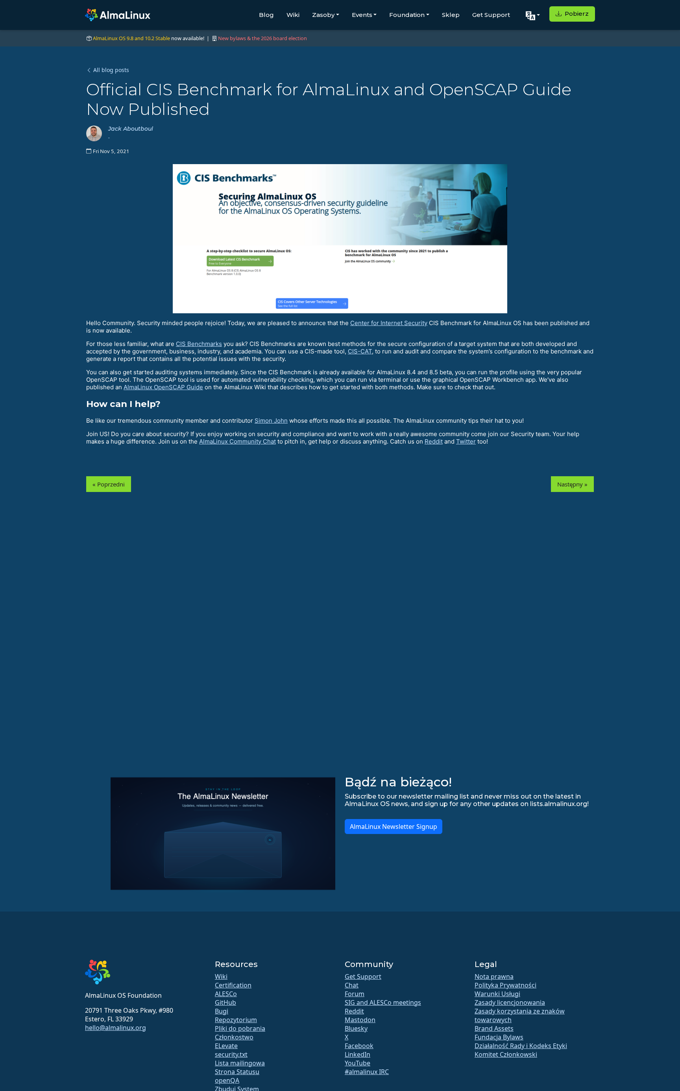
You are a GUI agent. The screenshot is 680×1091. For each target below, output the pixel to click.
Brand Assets (494, 1028)
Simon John (271, 420)
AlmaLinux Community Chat (237, 441)
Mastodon (360, 1019)
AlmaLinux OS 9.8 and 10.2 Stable (131, 38)
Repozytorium (236, 1019)
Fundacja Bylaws (499, 1037)
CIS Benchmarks (199, 344)
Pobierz (576, 13)
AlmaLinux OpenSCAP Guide (163, 387)
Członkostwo (234, 1037)
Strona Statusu (237, 1071)
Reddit (434, 441)
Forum (354, 993)
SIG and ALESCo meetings (383, 1002)
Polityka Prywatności (505, 985)
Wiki (292, 14)
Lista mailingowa (240, 1063)
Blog (266, 14)
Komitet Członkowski (506, 1054)
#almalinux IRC (367, 1071)
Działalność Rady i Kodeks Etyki (521, 1045)
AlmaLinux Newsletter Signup (393, 826)
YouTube (357, 1063)
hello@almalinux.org (115, 1027)
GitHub (225, 1002)
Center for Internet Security (388, 323)
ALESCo (226, 993)
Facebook (359, 1045)
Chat (351, 985)
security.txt (231, 1054)
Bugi (221, 1011)
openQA (227, 1080)
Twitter (466, 441)
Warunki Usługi (497, 993)
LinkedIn (357, 1054)
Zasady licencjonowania (510, 1002)
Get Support (491, 14)
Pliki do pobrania (240, 1028)
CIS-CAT (360, 351)
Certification (233, 985)
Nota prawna (494, 976)
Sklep (451, 14)
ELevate (226, 1045)
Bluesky (356, 1028)
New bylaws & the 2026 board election (262, 38)
